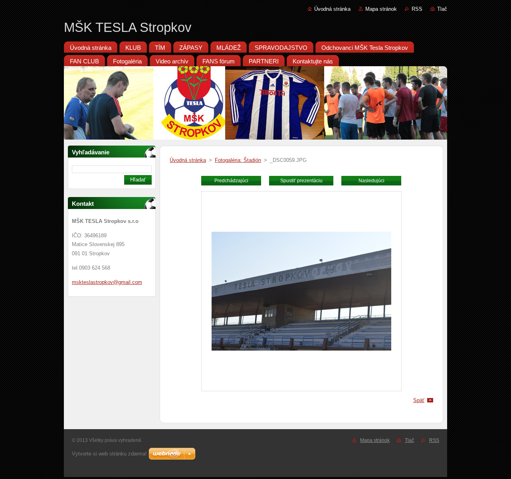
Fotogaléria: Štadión (238, 160)
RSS (417, 9)
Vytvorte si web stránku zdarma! (109, 454)
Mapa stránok (381, 9)
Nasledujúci (371, 180)
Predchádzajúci (231, 180)
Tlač (442, 9)
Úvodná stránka (332, 9)
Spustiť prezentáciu (301, 180)
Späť (418, 400)
